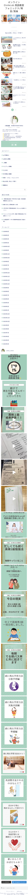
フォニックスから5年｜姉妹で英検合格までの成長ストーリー (14, 214)
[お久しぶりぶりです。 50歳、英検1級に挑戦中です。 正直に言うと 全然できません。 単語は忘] (14, 656)
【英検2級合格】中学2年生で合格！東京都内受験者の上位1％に (14, 199)
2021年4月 (6, 344)
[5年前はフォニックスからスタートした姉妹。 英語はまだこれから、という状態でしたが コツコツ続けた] (14, 577)
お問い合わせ (19, 891)
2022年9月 (6, 287)
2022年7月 (6, 295)
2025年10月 (6, 246)
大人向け (5, 170)
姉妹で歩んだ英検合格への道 (10, 204)
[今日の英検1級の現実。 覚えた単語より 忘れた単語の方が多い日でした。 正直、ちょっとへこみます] (14, 604)
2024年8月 (6, 261)
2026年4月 (6, 239)
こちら (7, 140)
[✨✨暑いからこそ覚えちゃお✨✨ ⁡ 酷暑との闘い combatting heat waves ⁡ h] (14, 867)
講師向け (5, 185)
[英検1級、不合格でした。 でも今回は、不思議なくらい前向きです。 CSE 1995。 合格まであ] (14, 420)
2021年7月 (6, 332)
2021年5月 (6, 340)
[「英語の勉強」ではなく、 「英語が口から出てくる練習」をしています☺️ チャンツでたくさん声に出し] (14, 446)
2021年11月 (6, 317)
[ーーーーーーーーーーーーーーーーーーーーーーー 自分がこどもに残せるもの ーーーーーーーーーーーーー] (14, 814)
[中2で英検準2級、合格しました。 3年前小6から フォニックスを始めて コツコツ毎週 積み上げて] (14, 630)
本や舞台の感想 (7, 174)
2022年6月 (6, 299)
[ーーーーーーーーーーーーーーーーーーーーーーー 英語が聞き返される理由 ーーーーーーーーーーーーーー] (14, 788)
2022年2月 (6, 306)
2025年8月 (6, 250)
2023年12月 (6, 272)
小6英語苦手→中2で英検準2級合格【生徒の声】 (14, 220)
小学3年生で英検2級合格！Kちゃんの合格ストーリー (15, 209)
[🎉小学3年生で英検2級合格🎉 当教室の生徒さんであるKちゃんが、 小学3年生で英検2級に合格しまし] (14, 525)
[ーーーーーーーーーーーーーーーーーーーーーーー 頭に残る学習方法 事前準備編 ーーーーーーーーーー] (14, 735)
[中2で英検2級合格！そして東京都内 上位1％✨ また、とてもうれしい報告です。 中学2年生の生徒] (14, 367)
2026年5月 (6, 235)
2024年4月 (6, 269)
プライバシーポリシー (10, 891)
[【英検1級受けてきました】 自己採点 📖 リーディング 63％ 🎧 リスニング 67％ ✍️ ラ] (14, 472)
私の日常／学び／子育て (9, 181)
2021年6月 (6, 336)
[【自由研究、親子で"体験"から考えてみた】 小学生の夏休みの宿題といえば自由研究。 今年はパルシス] (14, 393)
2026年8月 (6, 231)
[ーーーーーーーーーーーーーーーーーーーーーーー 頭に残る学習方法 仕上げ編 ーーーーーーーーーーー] (14, 683)
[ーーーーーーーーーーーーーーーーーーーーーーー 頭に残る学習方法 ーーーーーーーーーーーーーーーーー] (14, 761)
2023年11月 (6, 276)
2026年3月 (6, 242)
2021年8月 (6, 329)
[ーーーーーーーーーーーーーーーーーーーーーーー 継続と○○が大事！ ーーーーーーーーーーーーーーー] (14, 840)
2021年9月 (6, 325)
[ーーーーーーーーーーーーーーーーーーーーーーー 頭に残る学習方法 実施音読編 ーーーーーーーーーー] (14, 709)
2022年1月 (6, 310)
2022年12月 (6, 284)
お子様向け (6, 155)
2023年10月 (6, 280)
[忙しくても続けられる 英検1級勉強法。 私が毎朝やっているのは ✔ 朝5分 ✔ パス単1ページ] (14, 551)
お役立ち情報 (6, 159)
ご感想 (5, 162)
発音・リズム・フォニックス (11, 177)
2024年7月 (6, 265)
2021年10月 (6, 321)
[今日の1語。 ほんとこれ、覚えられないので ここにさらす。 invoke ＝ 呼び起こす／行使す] (14, 498)
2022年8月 (6, 291)
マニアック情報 (7, 166)
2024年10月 (6, 257)
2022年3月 (6, 302)
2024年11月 (6, 254)
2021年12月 (6, 314)
